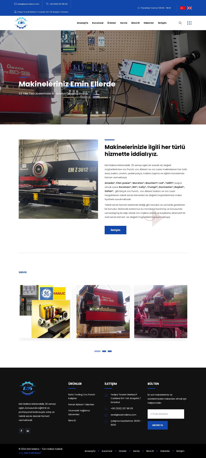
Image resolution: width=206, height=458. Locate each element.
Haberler (149, 22)
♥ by (30, 453)
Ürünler (111, 22)
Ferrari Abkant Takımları (81, 404)
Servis (123, 22)
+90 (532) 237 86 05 (58, 4)
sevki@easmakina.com (28, 4)
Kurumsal (97, 22)
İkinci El (135, 22)
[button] (97, 351)
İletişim (162, 22)
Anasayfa (82, 22)
